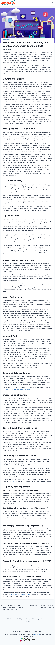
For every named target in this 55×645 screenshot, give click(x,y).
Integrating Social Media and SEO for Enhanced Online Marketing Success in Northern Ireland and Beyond (12, 606)
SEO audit (11, 481)
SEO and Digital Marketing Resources (42, 619)
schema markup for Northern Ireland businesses (16, 389)
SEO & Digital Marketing (23, 619)
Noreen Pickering (8, 49)
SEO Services (11, 619)
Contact (27, 621)
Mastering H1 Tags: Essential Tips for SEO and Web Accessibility (42, 605)
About (4, 619)
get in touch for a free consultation (20, 594)
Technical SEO (6, 39)
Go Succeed (36, 634)
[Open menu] (52, 3)
